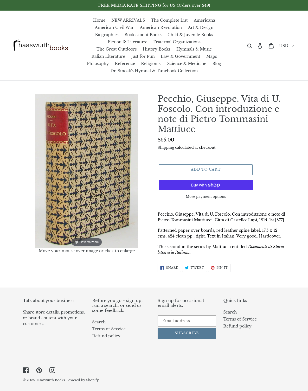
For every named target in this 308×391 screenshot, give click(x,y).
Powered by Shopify (82, 380)
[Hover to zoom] (86, 170)
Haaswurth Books (51, 380)
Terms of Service (109, 329)
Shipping (166, 147)
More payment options (206, 196)
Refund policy (106, 335)
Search (99, 322)
